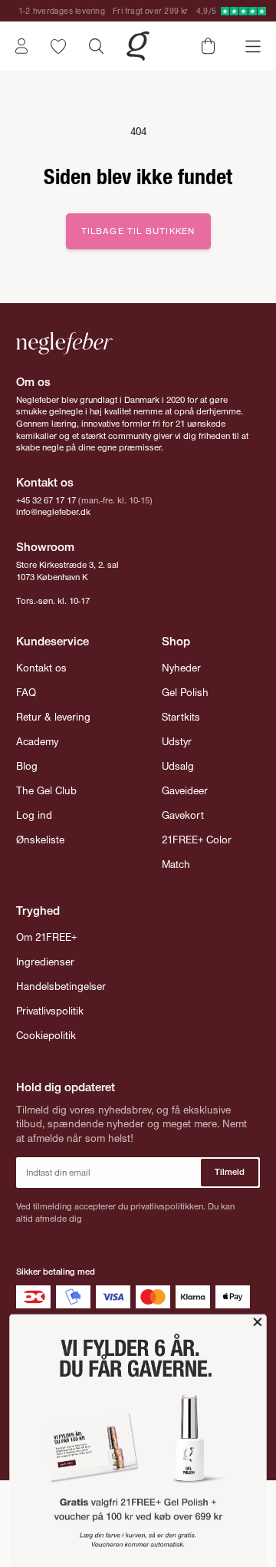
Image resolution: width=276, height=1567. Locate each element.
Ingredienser (45, 961)
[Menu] (253, 46)
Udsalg (178, 766)
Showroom (45, 546)
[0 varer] (208, 46)
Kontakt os (41, 668)
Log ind (34, 815)
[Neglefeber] (138, 46)
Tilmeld (230, 1171)
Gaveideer (185, 790)
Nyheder (181, 668)
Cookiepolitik (46, 1035)
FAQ (26, 692)
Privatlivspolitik (50, 1011)
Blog (27, 766)
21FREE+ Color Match (197, 852)
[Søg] (96, 46)
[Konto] (21, 46)
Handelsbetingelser (61, 986)
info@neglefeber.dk (53, 511)
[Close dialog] (257, 1322)
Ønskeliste (40, 839)
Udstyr (177, 741)
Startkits (181, 717)
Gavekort (183, 815)
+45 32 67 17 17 (46, 500)
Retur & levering (53, 717)
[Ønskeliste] (58, 46)
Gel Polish (185, 692)
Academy (37, 741)
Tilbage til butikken (138, 231)
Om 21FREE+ (46, 937)
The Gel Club (46, 790)
